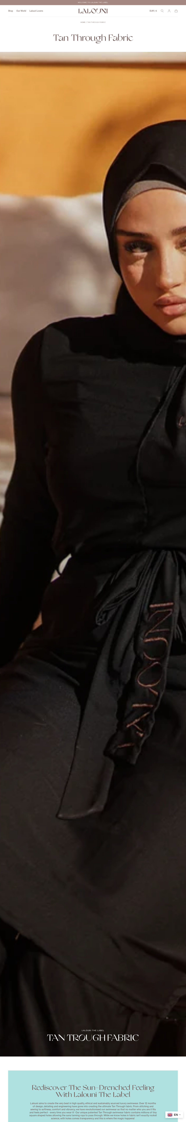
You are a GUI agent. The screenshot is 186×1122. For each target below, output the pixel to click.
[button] (153, 11)
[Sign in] (169, 11)
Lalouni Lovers (36, 11)
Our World (21, 11)
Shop (10, 11)
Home (83, 22)
